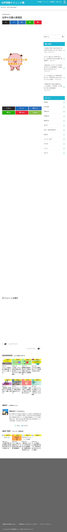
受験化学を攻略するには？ (9, 524)
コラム (46, 148)
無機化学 (46, 120)
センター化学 (48, 139)
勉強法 (46, 134)
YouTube (25, 425)
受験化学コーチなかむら (17, 411)
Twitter (18, 425)
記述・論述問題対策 (50, 130)
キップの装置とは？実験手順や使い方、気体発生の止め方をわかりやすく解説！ (53, 77)
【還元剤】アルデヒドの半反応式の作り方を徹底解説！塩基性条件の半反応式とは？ (53, 68)
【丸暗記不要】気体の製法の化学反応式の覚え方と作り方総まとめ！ (53, 50)
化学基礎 (39, 1)
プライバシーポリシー (46, 524)
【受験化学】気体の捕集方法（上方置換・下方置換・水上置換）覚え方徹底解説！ (53, 87)
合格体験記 (52, 1)
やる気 (46, 143)
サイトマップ (46, 1)
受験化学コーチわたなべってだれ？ (28, 524)
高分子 (46, 125)
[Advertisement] (22, 38)
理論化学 (46, 111)
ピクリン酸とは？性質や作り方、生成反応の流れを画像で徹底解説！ (53, 58)
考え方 (46, 153)
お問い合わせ (59, 1)
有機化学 (46, 116)
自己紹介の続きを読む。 (22, 420)
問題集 (46, 102)
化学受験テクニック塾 (13, 2)
